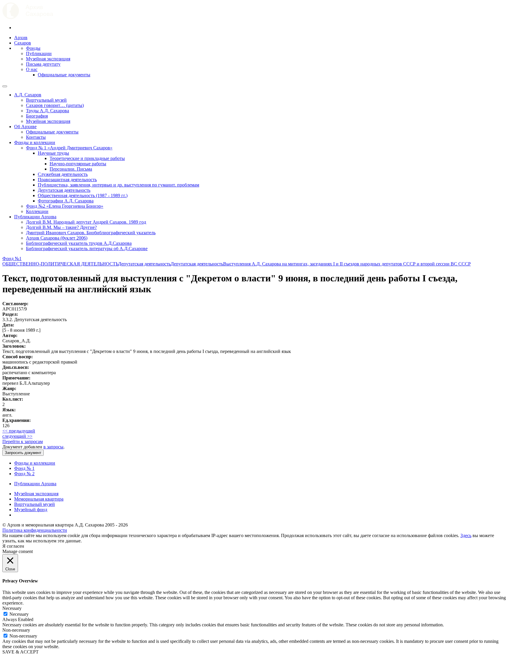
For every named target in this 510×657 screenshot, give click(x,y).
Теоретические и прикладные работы (87, 158)
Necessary (19, 614)
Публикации (39, 53)
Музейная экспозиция (48, 58)
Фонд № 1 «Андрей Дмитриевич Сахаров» (69, 147)
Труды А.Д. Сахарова (47, 110)
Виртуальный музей (46, 100)
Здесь (465, 535)
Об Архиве (25, 126)
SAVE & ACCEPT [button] (20, 651)
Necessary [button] (12, 608)
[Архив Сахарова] (27, 17)
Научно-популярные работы (78, 163)
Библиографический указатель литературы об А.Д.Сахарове (87, 248)
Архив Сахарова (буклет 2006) (56, 237)
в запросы (53, 446)
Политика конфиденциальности (34, 530)
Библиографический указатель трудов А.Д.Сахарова (79, 243)
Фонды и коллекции (34, 142)
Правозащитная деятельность (67, 179)
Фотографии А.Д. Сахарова (66, 200)
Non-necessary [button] (16, 630)
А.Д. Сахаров (27, 94)
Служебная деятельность (63, 174)
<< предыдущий (18, 430)
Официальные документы (64, 74)
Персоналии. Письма (71, 168)
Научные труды (53, 153)
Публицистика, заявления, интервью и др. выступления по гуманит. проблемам (118, 184)
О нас (31, 69)
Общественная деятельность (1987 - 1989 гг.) (83, 195)
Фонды (33, 48)
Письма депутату (43, 64)
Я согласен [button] (13, 546)
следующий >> (17, 436)
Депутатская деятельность (64, 190)
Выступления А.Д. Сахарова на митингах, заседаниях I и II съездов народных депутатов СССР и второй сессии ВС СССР (347, 263)
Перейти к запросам (22, 441)
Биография (37, 115)
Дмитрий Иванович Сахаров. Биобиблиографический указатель (91, 232)
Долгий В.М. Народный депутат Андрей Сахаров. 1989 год (86, 221)
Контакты (36, 137)
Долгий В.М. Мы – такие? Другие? (61, 227)
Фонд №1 (12, 258)
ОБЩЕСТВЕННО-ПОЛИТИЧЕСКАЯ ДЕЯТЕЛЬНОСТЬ (60, 263)
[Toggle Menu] (4, 86)
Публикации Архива (35, 216)
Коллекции (37, 211)
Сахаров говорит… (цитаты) (55, 105)
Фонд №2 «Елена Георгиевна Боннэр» (64, 206)
